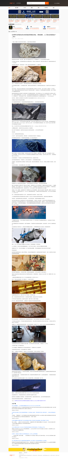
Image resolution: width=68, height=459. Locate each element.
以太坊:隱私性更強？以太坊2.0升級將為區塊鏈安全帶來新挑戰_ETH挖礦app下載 (28, 427)
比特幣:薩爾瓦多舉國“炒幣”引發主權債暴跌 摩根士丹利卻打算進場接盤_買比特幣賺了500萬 (30, 420)
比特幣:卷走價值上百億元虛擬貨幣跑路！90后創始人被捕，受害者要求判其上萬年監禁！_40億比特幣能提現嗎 (33, 413)
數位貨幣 (16, 7)
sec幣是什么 (31, 400)
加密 (38, 7)
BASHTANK (43, 400)
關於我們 (25, 452)
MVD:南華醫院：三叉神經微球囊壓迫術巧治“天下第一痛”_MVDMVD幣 (26, 405)
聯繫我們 (20, 452)
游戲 (31, 7)
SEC (18, 400)
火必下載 (13, 31)
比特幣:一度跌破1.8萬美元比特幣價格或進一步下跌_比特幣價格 (25, 433)
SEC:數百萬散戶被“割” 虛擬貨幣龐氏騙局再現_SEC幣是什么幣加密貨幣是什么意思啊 (29, 440)
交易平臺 (46, 7)
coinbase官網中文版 (37, 400)
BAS (21, 400)
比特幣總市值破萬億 (25, 400)
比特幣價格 (25, 457)
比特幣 (16, 400)
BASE (20, 400)
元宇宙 (24, 7)
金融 (53, 7)
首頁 (9, 7)
